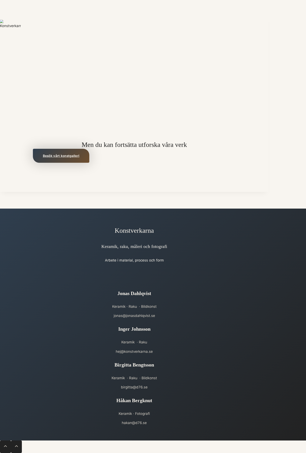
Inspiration (226, 35)
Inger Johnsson (134, 329)
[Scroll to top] (5, 446)
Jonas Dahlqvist (134, 293)
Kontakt (248, 35)
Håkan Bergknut (134, 400)
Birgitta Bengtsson (134, 365)
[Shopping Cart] (266, 35)
